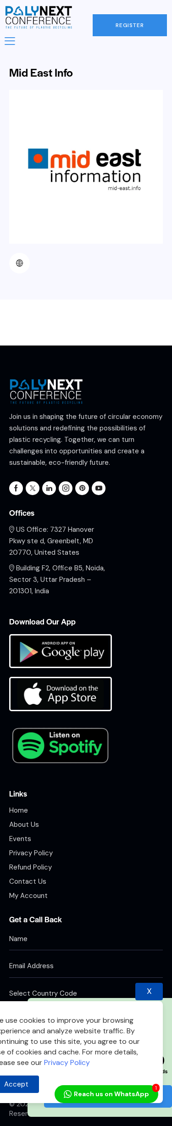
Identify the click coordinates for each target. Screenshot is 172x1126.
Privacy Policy (66, 1062)
